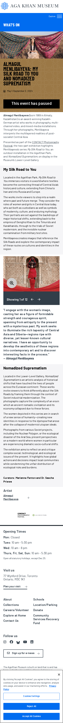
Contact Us (10, 620)
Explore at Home (14, 615)
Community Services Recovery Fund (46, 619)
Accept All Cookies (31, 716)
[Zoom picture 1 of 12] (31, 273)
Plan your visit (11, 586)
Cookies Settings (31, 696)
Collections (11, 605)
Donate (38, 610)
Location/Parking (45, 605)
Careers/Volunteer (16, 610)
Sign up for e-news (22, 653)
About (7, 599)
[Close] (59, 674)
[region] (31, 696)
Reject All (31, 706)
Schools (38, 599)
